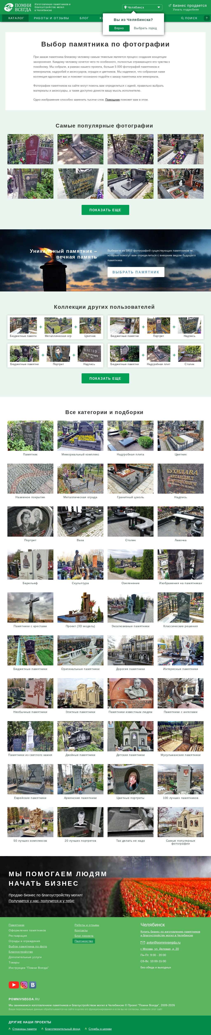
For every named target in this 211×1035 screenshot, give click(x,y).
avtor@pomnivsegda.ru (164, 942)
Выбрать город (145, 28)
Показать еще (105, 210)
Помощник (112, 99)
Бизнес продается (190, 5)
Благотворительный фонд (62, 1028)
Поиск (191, 18)
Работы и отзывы (51, 18)
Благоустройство (21, 951)
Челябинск (153, 924)
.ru (24, 999)
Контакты (81, 930)
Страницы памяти (24, 1028)
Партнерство (84, 941)
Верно (119, 28)
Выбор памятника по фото (28, 946)
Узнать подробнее (186, 9)
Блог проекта (84, 935)
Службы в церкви (100, 1028)
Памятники (17, 925)
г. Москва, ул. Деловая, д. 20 (160, 948)
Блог (84, 18)
